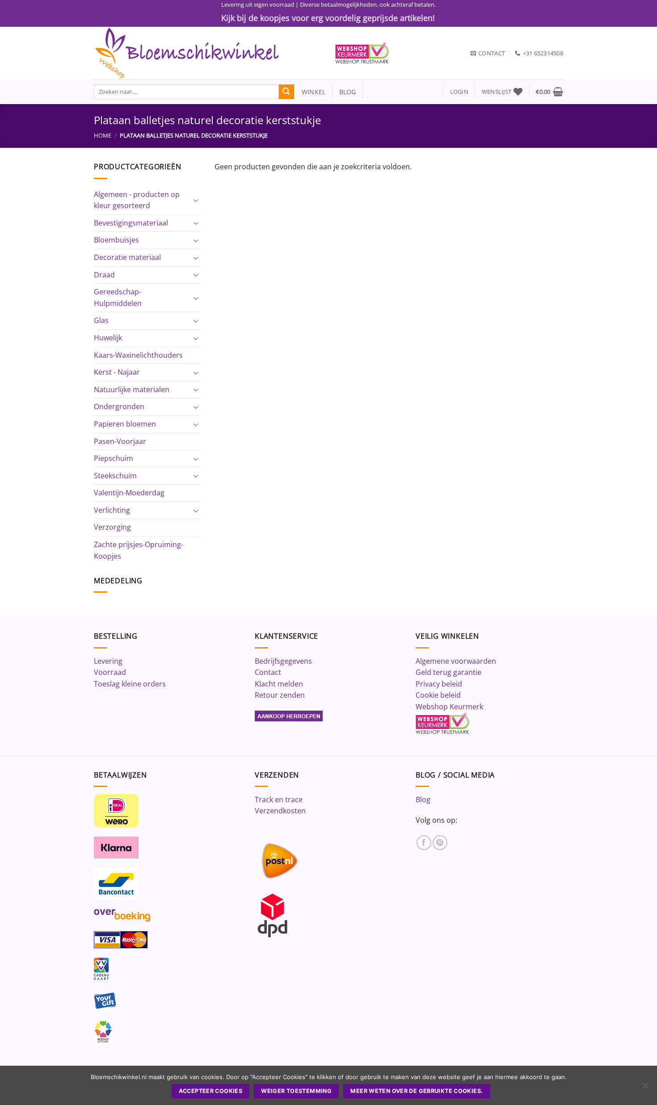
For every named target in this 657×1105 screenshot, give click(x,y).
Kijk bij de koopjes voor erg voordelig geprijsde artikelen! (328, 18)
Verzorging (112, 527)
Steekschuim (115, 476)
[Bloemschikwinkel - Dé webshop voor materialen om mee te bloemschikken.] (208, 53)
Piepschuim (113, 458)
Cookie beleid (438, 695)
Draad (104, 275)
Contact (268, 672)
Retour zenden (280, 695)
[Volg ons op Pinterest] (440, 842)
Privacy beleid (439, 684)
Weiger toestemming (296, 1091)
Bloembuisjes (116, 240)
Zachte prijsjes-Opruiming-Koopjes (138, 550)
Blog (423, 799)
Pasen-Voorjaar (120, 441)
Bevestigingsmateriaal (131, 223)
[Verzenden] (286, 92)
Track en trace (279, 799)
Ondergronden (119, 406)
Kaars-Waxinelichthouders (138, 355)
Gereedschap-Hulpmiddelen (118, 297)
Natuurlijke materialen (131, 389)
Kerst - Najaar (117, 372)
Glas (101, 320)
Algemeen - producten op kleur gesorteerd (137, 200)
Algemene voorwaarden (456, 661)
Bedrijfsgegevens (283, 661)
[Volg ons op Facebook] (424, 842)
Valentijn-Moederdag (129, 493)
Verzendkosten (280, 811)
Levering (108, 661)
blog (347, 92)
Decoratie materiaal (127, 257)
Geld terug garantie (448, 672)
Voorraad (110, 672)
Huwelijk (108, 338)
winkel (310, 92)
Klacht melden (279, 684)
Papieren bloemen (125, 424)
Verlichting (112, 510)
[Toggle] (195, 200)
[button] (459, 91)
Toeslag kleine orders (130, 684)
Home (102, 135)
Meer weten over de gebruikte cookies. (416, 1091)
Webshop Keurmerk (449, 707)
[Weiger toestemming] (645, 1088)
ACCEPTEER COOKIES (210, 1091)
